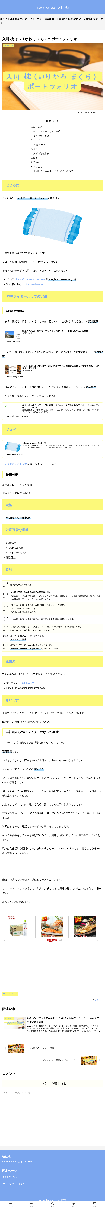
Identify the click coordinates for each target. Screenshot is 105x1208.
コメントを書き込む (53, 1083)
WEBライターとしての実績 (46, 131)
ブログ (36, 140)
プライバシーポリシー (15, 1184)
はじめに (37, 127)
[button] (97, 684)
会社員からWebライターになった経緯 (54, 171)
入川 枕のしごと (11, 994)
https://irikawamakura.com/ (30, 279)
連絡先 (36, 162)
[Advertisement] (52, 968)
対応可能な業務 (41, 153)
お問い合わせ (10, 1176)
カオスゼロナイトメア (14, 464)
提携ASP (40, 144)
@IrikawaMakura (34, 284)
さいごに (37, 166)
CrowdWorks (42, 136)
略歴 (35, 158)
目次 (48, 120)
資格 (35, 149)
